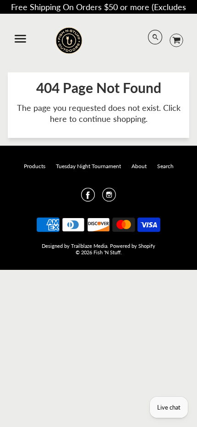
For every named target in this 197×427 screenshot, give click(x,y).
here (58, 119)
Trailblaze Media (89, 246)
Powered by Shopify (132, 246)
